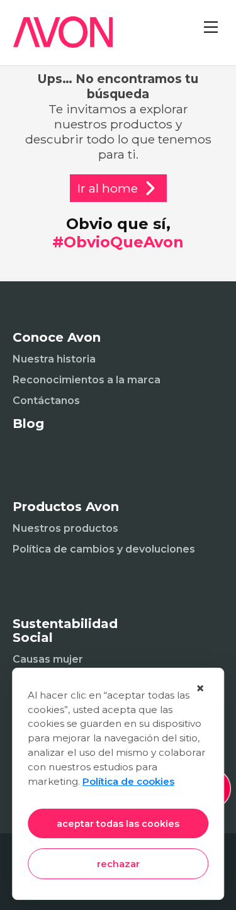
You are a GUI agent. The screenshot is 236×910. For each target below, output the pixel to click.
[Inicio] (56, 40)
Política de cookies (128, 781)
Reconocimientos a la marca (86, 380)
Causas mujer (48, 659)
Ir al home (107, 188)
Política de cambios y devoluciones (104, 549)
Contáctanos (46, 401)
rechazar (118, 864)
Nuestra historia (54, 359)
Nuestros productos (65, 528)
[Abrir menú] (210, 37)
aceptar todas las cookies (118, 823)
